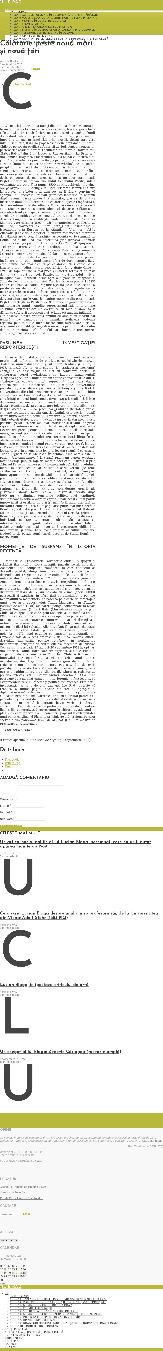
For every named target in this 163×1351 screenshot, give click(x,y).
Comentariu (9, 799)
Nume (5, 806)
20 (14, 1272)
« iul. (3, 1283)
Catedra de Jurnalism (14, 1192)
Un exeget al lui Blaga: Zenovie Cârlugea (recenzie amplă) (60, 1052)
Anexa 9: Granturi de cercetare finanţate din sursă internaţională (59, 39)
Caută (36, 69)
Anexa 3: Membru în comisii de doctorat (38, 21)
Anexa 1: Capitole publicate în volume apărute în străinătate (54, 15)
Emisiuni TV (13, 1337)
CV (6, 9)
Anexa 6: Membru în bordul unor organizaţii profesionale (52, 30)
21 (17, 1272)
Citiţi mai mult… (152, 1140)
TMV (39, 1160)
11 (5, 1269)
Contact (11, 1346)
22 (21, 1272)
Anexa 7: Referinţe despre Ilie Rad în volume (42, 33)
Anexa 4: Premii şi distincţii (28, 24)
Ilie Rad (14, 61)
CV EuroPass (18, 12)
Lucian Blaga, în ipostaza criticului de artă (44, 985)
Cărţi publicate (17, 1329)
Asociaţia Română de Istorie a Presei (23, 1186)
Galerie (10, 60)
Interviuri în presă (25, 1334)
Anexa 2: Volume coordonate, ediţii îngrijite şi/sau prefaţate (53, 18)
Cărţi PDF (11, 57)
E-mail (6, 812)
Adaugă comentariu (12, 70)
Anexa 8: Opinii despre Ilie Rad (31, 36)
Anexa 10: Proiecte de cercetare (35, 1326)
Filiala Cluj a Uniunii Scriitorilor (21, 1198)
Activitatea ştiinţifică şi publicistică (34, 1331)
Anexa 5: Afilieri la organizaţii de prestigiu (41, 27)
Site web (6, 819)
